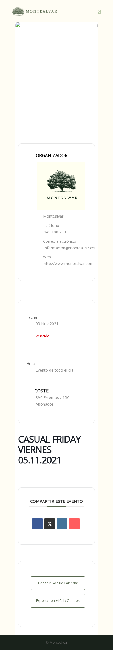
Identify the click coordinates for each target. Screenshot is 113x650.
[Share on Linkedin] (61, 523)
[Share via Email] (74, 523)
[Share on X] (49, 523)
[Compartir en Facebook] (37, 523)
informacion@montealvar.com (71, 247)
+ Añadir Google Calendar (58, 583)
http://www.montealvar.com (69, 263)
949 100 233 (55, 232)
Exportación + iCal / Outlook (58, 600)
